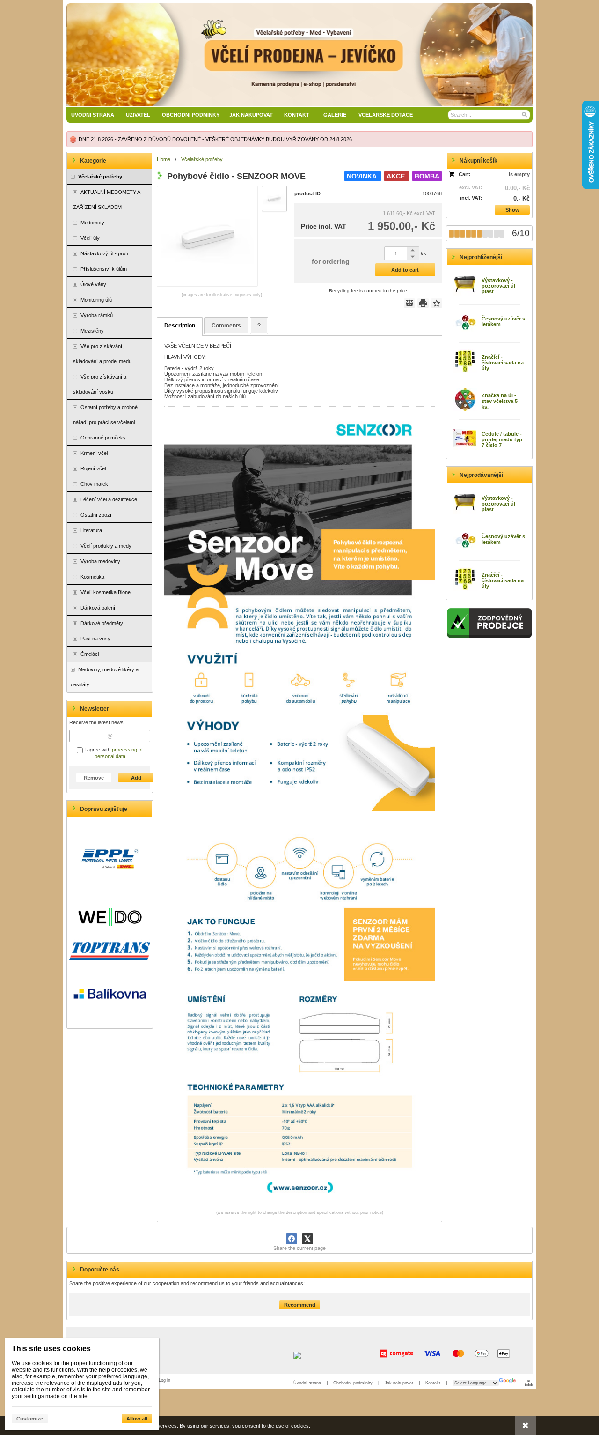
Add (136, 778)
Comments (226, 325)
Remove (94, 778)
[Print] (423, 303)
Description (179, 325)
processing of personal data (119, 753)
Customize (29, 1418)
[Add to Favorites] (436, 303)
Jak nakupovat (399, 1383)
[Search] (524, 115)
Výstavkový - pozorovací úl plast (498, 285)
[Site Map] (529, 1383)
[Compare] (409, 303)
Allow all (136, 1418)
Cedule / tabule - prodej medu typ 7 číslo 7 (502, 439)
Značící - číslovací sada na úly (503, 362)
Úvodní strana (307, 1383)
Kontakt (432, 1383)
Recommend (299, 1305)
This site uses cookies (51, 1349)
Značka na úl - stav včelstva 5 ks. (500, 401)
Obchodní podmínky (353, 1383)
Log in (164, 1380)
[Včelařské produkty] (299, 55)
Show (512, 210)
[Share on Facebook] (291, 1238)
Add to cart (405, 270)
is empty (519, 174)
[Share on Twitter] (307, 1238)
